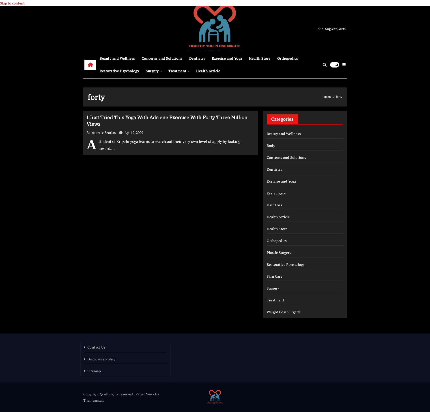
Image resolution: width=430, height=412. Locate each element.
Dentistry (197, 58)
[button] (344, 64)
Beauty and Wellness (117, 58)
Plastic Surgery (279, 252)
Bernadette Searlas (102, 132)
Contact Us (96, 347)
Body (271, 145)
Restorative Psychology (119, 70)
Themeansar (93, 400)
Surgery (153, 70)
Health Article (208, 70)
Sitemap (94, 370)
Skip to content (12, 3)
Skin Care (274, 276)
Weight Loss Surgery (283, 312)
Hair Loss (274, 205)
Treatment (177, 70)
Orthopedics (287, 58)
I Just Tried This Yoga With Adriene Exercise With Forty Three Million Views (167, 120)
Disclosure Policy (101, 359)
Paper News (144, 394)
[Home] (90, 65)
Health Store (260, 58)
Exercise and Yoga (227, 58)
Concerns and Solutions (162, 58)
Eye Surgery (276, 193)
